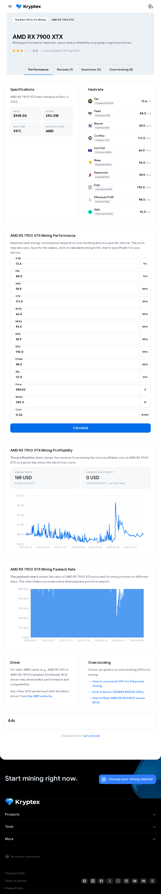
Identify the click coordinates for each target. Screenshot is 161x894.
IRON (19, 309)
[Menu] (10, 6)
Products (12, 814)
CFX (18, 296)
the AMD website (39, 696)
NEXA (19, 321)
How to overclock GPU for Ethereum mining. (118, 683)
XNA (18, 283)
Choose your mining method (131, 779)
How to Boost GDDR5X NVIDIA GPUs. (118, 692)
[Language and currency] (150, 6)
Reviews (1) (65, 69)
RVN (18, 334)
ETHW (19, 359)
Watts (19, 397)
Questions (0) (91, 69)
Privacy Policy (14, 888)
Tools (9, 827)
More (9, 839)
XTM (18, 258)
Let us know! (91, 736)
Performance (38, 69)
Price (19, 384)
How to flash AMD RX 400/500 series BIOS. (118, 700)
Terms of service (16, 881)
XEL (18, 371)
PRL (18, 271)
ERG (18, 346)
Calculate (80, 428)
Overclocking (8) (121, 69)
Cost (19, 409)
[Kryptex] (28, 6)
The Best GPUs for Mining (30, 19)
